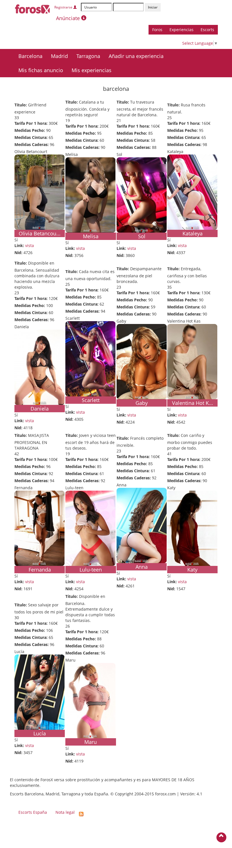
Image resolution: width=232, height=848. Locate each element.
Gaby (142, 403)
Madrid (59, 56)
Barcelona (30, 56)
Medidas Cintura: (31, 137)
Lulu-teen (91, 569)
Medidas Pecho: (29, 130)
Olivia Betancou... (40, 233)
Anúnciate (68, 18)
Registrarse (63, 7)
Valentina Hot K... (192, 403)
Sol (141, 236)
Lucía (39, 733)
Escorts (207, 29)
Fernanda (40, 569)
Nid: (18, 252)
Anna (142, 566)
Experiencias (181, 29)
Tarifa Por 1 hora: (31, 123)
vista (29, 245)
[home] (32, 8)
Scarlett (91, 400)
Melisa (90, 236)
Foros (157, 29)
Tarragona (88, 56)
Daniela (40, 408)
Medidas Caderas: (31, 144)
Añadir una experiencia (136, 56)
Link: (19, 245)
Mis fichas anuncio (40, 70)
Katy (192, 569)
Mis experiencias (91, 70)
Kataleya (192, 233)
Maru (90, 741)
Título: (20, 105)
